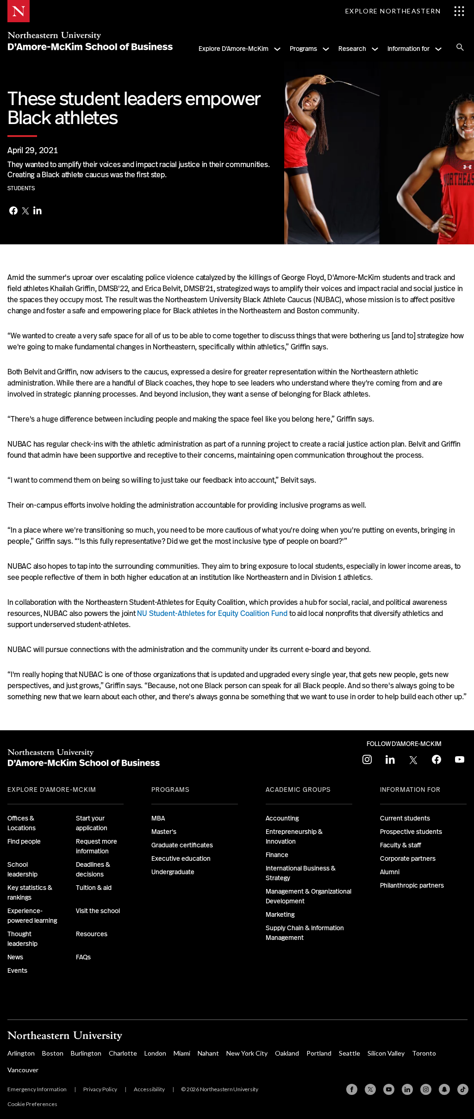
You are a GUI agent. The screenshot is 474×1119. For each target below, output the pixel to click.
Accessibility (149, 1089)
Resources (91, 934)
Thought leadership (22, 938)
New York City (247, 1053)
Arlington (21, 1053)
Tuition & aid (94, 887)
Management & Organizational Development (308, 896)
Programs (303, 48)
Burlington (86, 1053)
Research (352, 48)
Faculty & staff (400, 845)
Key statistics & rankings (29, 892)
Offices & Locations (21, 823)
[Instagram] (425, 1089)
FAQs (83, 957)
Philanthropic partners (412, 885)
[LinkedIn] (37, 211)
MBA (158, 818)
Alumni (389, 872)
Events (17, 970)
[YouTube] (388, 1089)
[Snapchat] (444, 1089)
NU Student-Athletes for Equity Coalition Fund (212, 613)
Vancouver (22, 1070)
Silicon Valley (386, 1053)
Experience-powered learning (32, 915)
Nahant (208, 1053)
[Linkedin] (407, 1089)
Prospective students (411, 831)
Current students (405, 818)
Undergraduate (172, 872)
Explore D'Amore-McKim (233, 48)
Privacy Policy (100, 1089)
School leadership (22, 869)
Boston (52, 1053)
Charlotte (123, 1053)
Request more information (96, 846)
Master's (163, 831)
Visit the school (98, 910)
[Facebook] (13, 211)
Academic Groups (298, 789)
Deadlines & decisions (93, 869)
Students (21, 188)
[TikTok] (462, 1089)
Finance (277, 854)
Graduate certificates (182, 845)
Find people (24, 841)
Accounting (282, 818)
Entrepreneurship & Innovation (294, 836)
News (15, 957)
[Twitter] (25, 211)
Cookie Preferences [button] (32, 1103)
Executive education (181, 858)
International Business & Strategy (301, 873)
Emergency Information (37, 1089)
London (155, 1053)
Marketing (280, 914)
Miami (182, 1053)
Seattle (349, 1053)
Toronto (424, 1053)
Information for (408, 48)
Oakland (287, 1053)
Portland (318, 1053)
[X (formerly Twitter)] (370, 1089)
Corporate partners (408, 858)
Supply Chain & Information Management (305, 932)
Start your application (91, 823)
